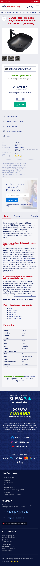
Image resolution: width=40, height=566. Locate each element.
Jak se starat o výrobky (14, 131)
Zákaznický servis (9, 487)
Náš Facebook (22, 438)
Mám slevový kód (9, 478)
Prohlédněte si (29, 376)
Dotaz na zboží (12, 126)
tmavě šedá (13, 315)
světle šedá (13, 312)
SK (9, 2)
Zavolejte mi (12, 200)
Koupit (21, 105)
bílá (10, 308)
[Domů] (2, 2)
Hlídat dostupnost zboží (15, 121)
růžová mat (13, 310)
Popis (6, 216)
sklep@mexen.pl (19, 147)
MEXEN (16, 146)
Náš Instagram (22, 442)
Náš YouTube (22, 446)
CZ (6, 2)
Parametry (20, 216)
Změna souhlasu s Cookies (12, 494)
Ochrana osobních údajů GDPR (14, 490)
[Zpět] (4, 18)
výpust (24, 288)
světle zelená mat (15, 319)
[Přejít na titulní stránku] (10, 6)
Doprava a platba (9, 485)
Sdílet (8, 136)
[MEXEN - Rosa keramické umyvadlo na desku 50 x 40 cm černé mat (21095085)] (20, 40)
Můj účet (7, 480)
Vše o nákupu (8, 482)
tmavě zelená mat (15, 317)
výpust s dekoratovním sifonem (25, 296)
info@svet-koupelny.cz (15, 518)
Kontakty (7, 492)
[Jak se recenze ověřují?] (9, 156)
